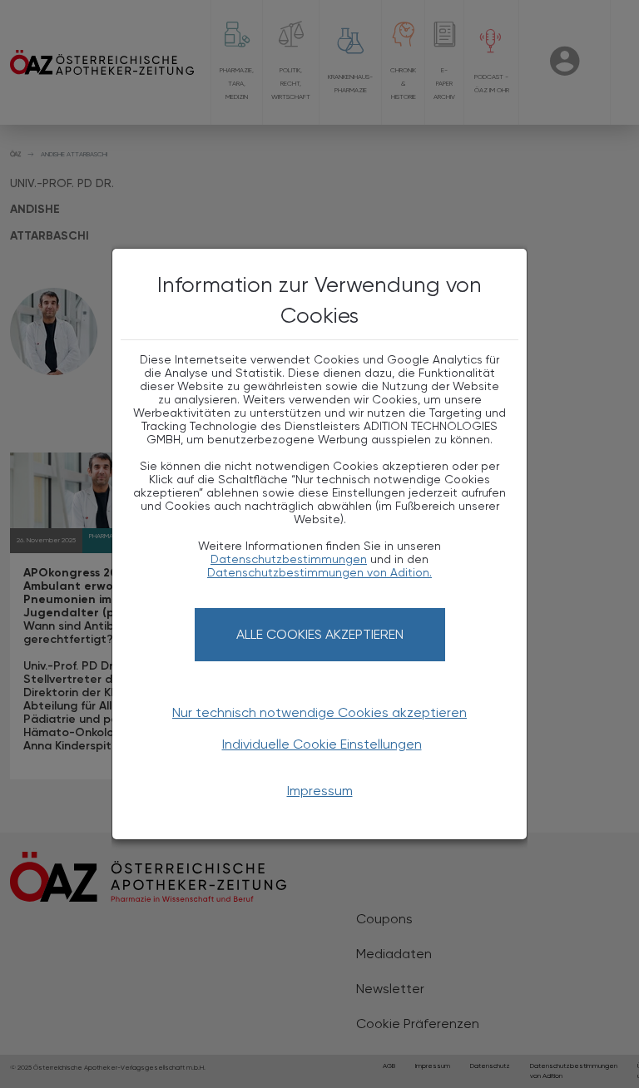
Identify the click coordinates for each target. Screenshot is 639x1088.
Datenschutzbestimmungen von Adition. (319, 572)
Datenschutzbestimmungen (289, 559)
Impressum (320, 791)
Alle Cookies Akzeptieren (320, 634)
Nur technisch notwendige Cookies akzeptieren (319, 712)
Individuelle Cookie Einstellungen (322, 744)
